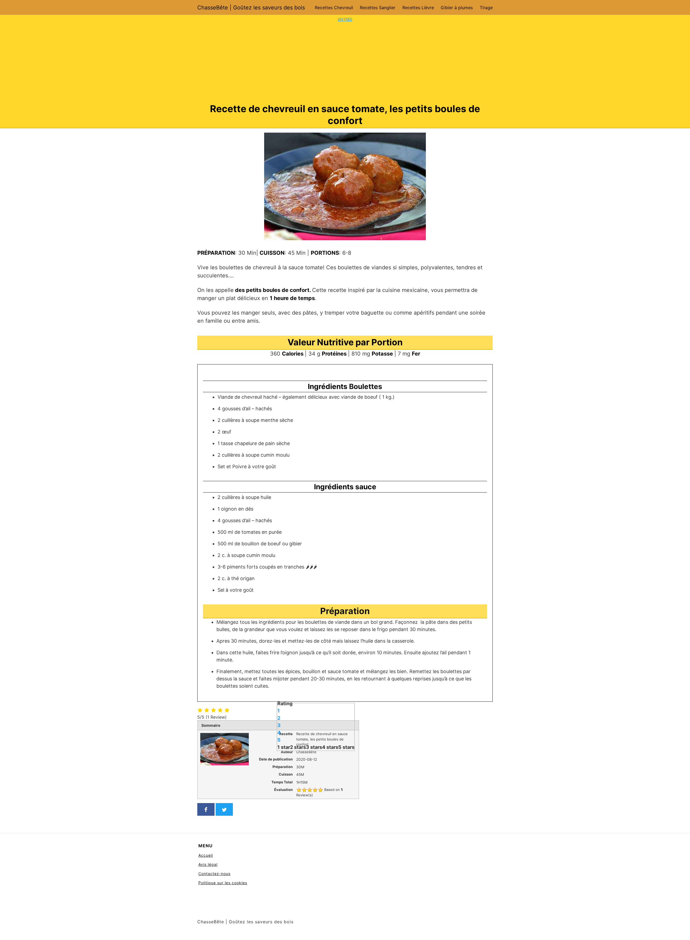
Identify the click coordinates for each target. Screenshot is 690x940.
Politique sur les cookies (222, 882)
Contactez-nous (214, 873)
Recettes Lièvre (418, 7)
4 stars (330, 747)
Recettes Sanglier (377, 7)
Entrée (345, 19)
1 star (283, 747)
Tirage (486, 7)
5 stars (346, 747)
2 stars (298, 747)
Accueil (205, 855)
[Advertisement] (345, 62)
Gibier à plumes (457, 7)
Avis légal (208, 864)
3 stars (314, 747)
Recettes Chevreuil (334, 7)
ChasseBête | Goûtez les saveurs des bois (251, 7)
